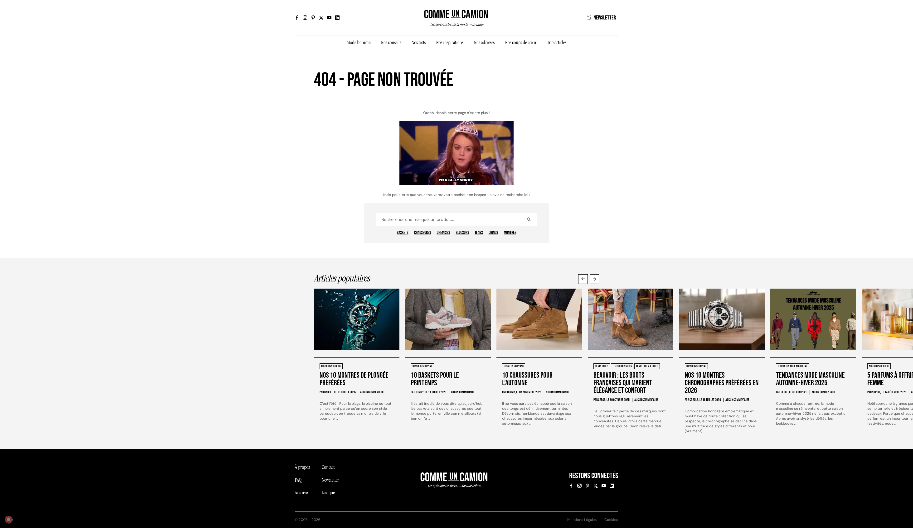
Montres (510, 232)
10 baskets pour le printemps (435, 379)
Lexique (328, 492)
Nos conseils (391, 42)
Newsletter (604, 17)
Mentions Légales (582, 519)
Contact (328, 467)
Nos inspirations (449, 42)
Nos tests (419, 42)
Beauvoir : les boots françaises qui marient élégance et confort (622, 383)
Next (594, 279)
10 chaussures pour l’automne (527, 379)
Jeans (479, 232)
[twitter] (321, 17)
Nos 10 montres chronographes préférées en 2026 (722, 383)
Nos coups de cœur (521, 42)
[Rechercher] (529, 219)
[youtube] (329, 17)
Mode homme (358, 42)
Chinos (493, 232)
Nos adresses (484, 42)
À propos (302, 467)
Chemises (443, 232)
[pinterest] (313, 17)
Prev (583, 279)
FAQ (298, 480)
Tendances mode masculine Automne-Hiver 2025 (810, 379)
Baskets (402, 232)
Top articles (556, 42)
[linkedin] (337, 17)
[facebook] (297, 17)
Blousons (462, 232)
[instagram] (305, 17)
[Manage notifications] (8, 519)
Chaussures (422, 232)
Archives (302, 492)
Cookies (611, 519)
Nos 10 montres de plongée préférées (354, 379)
